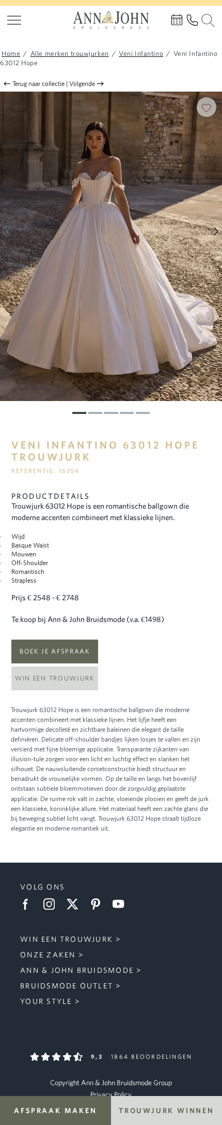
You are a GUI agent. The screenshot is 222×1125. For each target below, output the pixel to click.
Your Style (46, 1001)
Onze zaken (47, 954)
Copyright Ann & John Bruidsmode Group (111, 1082)
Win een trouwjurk (55, 678)
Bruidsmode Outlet (66, 985)
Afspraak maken (55, 1110)
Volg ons (42, 886)
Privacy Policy (111, 1094)
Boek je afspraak (55, 651)
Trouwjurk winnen (166, 1110)
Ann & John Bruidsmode (77, 970)
